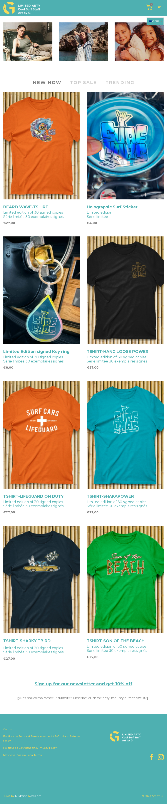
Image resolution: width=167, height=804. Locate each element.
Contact (8, 729)
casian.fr (35, 795)
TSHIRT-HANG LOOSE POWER (118, 351)
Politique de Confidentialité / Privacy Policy (30, 747)
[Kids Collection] (139, 41)
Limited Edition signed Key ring (36, 351)
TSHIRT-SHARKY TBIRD (27, 641)
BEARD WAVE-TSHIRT (25, 207)
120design (21, 795)
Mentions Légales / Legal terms (22, 755)
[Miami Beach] (83, 41)
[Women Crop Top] (27, 41)
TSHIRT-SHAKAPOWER (110, 496)
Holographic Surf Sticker (112, 207)
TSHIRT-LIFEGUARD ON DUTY (33, 496)
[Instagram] (161, 757)
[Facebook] (152, 757)
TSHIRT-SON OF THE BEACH (116, 641)
